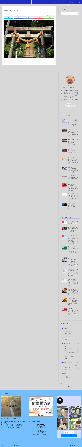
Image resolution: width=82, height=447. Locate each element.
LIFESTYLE (39, 2)
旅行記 (71, 377)
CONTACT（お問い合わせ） (68, 2)
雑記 (54, 2)
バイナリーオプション (71, 365)
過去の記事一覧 (70, 362)
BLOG (9, 2)
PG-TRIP (41, 429)
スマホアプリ (71, 354)
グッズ (71, 350)
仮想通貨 (71, 367)
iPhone (71, 346)
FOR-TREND (41, 425)
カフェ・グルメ (71, 348)
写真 (71, 358)
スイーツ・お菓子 (71, 352)
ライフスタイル (71, 356)
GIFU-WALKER (41, 426)
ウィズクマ (41, 432)
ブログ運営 (71, 333)
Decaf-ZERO (41, 424)
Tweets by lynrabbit (64, 386)
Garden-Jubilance (41, 431)
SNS (71, 340)
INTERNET (23, 2)
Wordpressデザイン (71, 331)
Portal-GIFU (41, 430)
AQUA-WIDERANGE (41, 427)
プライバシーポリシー (8, 445)
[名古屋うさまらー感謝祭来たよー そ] (63, 424)
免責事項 (18, 445)
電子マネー (71, 369)
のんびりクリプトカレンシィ (41, 434)
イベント (71, 375)
